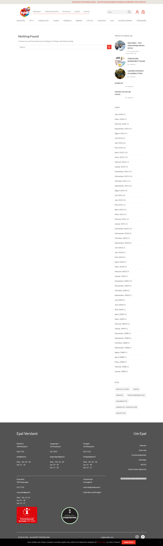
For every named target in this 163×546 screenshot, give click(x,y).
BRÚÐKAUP (37, 12)
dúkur (136, 389)
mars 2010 (119, 267)
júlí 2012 (119, 138)
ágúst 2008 (120, 352)
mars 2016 (119, 119)
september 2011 (122, 186)
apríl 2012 (119, 152)
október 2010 (121, 238)
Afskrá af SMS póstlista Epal (133, 478)
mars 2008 (119, 362)
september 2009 (122, 295)
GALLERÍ (77, 12)
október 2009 (121, 290)
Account (137, 12)
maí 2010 (119, 257)
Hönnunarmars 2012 (136, 395)
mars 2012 (119, 157)
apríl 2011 (119, 209)
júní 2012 (119, 143)
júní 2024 (119, 114)
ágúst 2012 (120, 133)
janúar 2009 (120, 328)
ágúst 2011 (120, 190)
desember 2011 (122, 171)
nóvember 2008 (122, 338)
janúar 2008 (120, 371)
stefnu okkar (101, 542)
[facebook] (141, 537)
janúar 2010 (120, 276)
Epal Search (119, 12)
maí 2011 (119, 205)
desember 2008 (122, 333)
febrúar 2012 (120, 162)
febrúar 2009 (120, 324)
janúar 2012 (120, 167)
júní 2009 (119, 305)
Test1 (130, 12)
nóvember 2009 (122, 286)
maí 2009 (119, 309)
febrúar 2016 (120, 124)
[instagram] (135, 537)
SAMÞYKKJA (128, 542)
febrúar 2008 (120, 367)
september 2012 (122, 129)
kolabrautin (121, 401)
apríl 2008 (119, 357)
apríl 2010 (119, 262)
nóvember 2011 (122, 176)
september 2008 (122, 348)
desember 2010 (122, 229)
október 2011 (121, 181)
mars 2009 (119, 319)
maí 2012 (119, 148)
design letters (122, 389)
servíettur (121, 413)
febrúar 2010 (120, 271)
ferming (119, 395)
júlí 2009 (119, 300)
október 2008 (121, 343)
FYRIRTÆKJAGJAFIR (51, 12)
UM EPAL (86, 12)
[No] (160, 543)
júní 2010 (119, 252)
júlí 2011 (119, 195)
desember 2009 (122, 281)
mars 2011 (119, 214)
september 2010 (122, 243)
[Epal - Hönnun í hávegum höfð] (25, 12)
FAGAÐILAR (66, 12)
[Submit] (109, 47)
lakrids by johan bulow (126, 407)
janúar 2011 (120, 224)
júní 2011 (119, 200)
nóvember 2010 (122, 233)
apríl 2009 (119, 314)
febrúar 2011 (120, 219)
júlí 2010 (119, 248)
